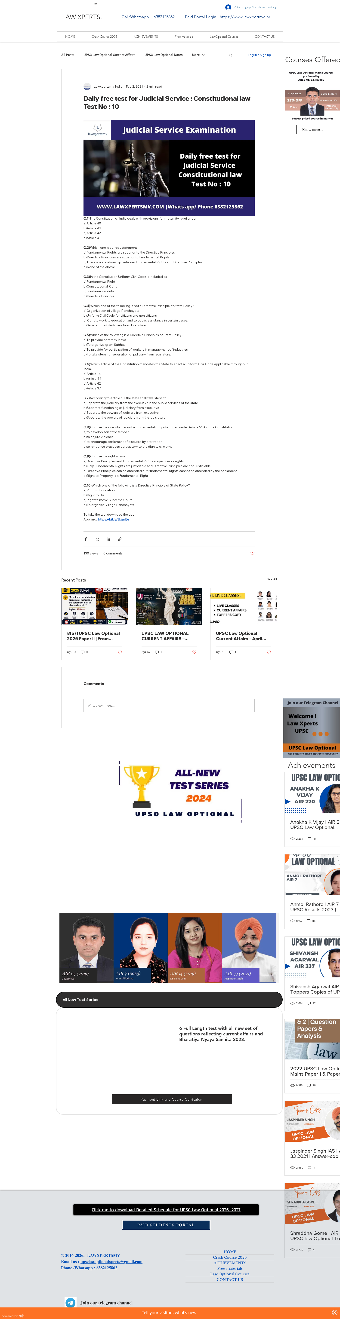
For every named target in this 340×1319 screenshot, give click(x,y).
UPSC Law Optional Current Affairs (109, 55)
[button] (230, 55)
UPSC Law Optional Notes (164, 55)
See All (272, 579)
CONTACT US (230, 1279)
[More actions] (252, 86)
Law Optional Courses (230, 1274)
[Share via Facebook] (85, 539)
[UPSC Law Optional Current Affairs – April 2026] (243, 606)
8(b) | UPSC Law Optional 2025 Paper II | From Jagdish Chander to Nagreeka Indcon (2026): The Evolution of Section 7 (93, 636)
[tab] (169, 1000)
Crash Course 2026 (230, 1257)
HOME (230, 1252)
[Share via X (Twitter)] (97, 539)
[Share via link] (119, 539)
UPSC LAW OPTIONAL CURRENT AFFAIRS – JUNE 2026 (165, 636)
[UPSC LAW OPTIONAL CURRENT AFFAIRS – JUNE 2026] (169, 606)
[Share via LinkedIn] (108, 539)
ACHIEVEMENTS (230, 1263)
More (196, 55)
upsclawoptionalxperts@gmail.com (111, 1261)
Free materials (230, 1268)
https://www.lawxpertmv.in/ (245, 16)
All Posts (67, 55)
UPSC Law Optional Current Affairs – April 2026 (239, 636)
